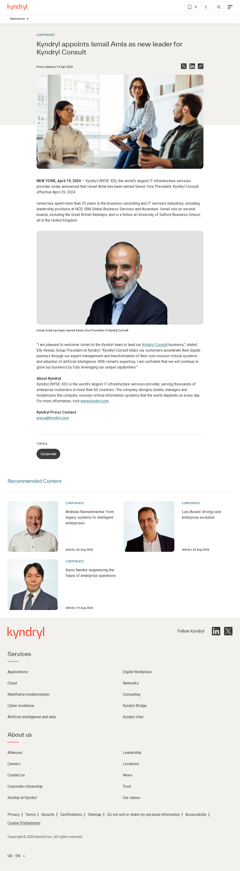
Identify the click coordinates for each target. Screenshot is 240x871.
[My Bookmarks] (205, 7)
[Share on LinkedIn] (192, 66)
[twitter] (228, 631)
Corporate (46, 35)
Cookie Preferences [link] (24, 823)
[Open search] (219, 7)
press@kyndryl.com (53, 418)
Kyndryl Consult (155, 344)
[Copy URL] (200, 66)
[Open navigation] (230, 7)
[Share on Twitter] (184, 66)
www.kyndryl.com (94, 401)
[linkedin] (216, 631)
